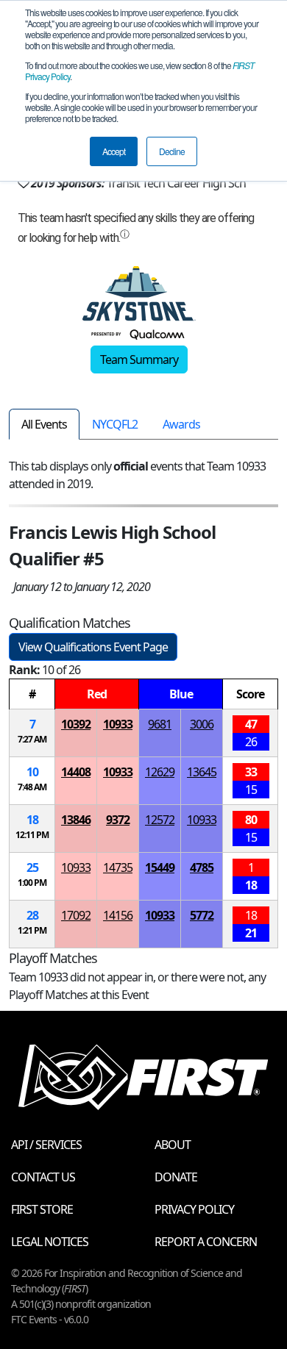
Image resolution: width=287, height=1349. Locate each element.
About (173, 1145)
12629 (159, 772)
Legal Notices (49, 1242)
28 (32, 915)
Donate (176, 1177)
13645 (201, 772)
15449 (159, 867)
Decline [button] (172, 151)
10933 (117, 724)
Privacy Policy (194, 1209)
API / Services (46, 1145)
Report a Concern (206, 1242)
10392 (76, 724)
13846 (76, 820)
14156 (117, 915)
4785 (201, 867)
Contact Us (43, 1177)
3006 (201, 724)
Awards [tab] (181, 424)
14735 (117, 867)
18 (32, 820)
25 (32, 867)
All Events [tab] (44, 424)
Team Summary (139, 359)
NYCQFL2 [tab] (115, 424)
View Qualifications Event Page (93, 647)
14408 (76, 772)
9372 (118, 820)
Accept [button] (113, 151)
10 (32, 772)
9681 (159, 724)
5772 (201, 915)
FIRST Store (42, 1209)
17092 (76, 915)
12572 (159, 820)
